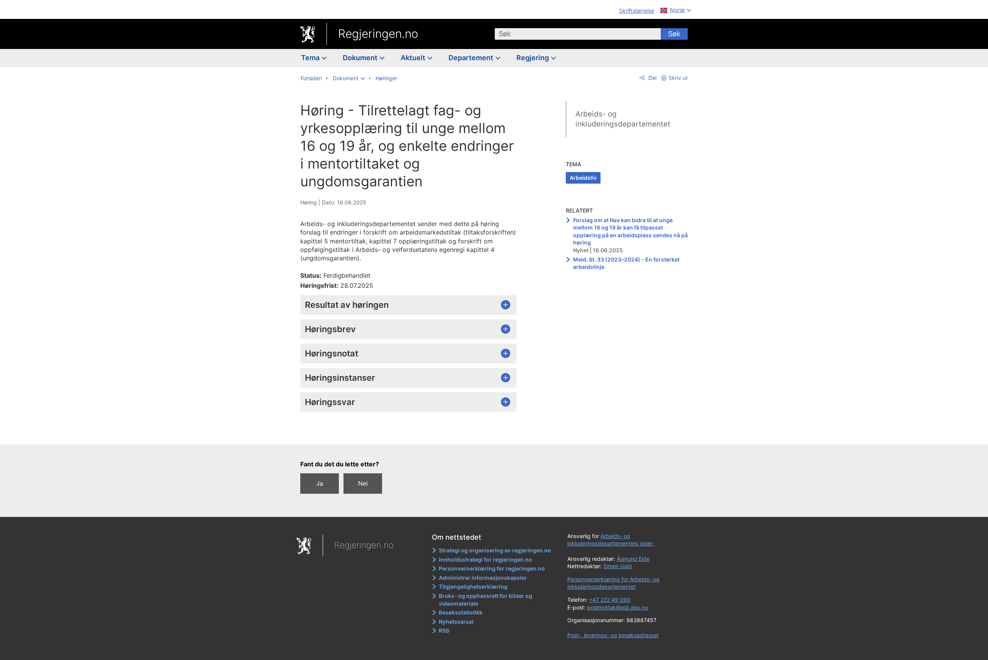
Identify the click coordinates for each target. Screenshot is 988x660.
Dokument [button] (361, 58)
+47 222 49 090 (609, 599)
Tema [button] (311, 58)
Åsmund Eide (633, 558)
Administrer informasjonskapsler (483, 577)
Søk (674, 34)
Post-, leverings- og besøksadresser (613, 635)
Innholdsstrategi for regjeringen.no (485, 559)
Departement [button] (471, 58)
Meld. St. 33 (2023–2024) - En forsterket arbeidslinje (626, 263)
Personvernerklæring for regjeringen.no (492, 568)
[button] (349, 78)
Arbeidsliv (583, 177)
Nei (363, 483)
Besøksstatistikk (460, 612)
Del (651, 77)
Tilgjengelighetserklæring (473, 586)
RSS (444, 630)
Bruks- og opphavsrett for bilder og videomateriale (485, 599)
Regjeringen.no (378, 34)
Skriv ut (678, 77)
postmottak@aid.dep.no (617, 607)
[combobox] (578, 34)
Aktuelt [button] (414, 58)
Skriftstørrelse (636, 10)
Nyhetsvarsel (456, 621)
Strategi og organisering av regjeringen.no (495, 550)
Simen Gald (617, 566)
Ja (319, 483)
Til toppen (412, 433)
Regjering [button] (533, 58)
